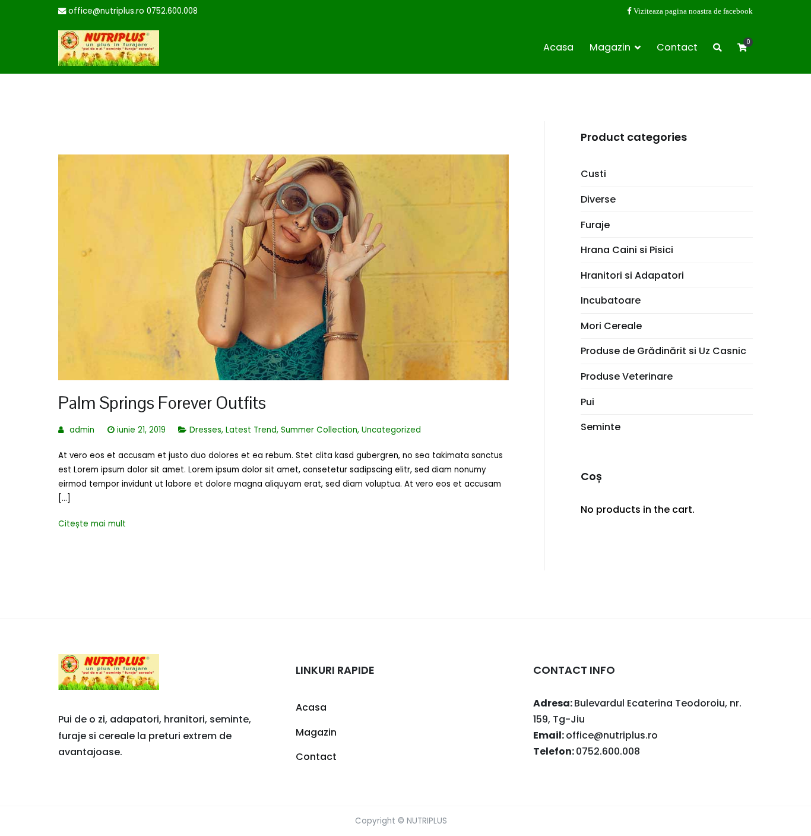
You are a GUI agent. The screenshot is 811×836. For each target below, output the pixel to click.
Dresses (205, 430)
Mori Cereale (611, 326)
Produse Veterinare (627, 376)
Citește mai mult (92, 523)
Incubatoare (611, 300)
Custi (593, 174)
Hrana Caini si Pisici (627, 250)
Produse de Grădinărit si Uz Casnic (663, 351)
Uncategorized (391, 430)
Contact (677, 47)
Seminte (600, 427)
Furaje (595, 225)
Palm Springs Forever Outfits (162, 403)
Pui (587, 402)
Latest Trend (251, 430)
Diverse (598, 199)
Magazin (610, 47)
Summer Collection (319, 430)
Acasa (558, 47)
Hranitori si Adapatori (632, 275)
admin (81, 430)
